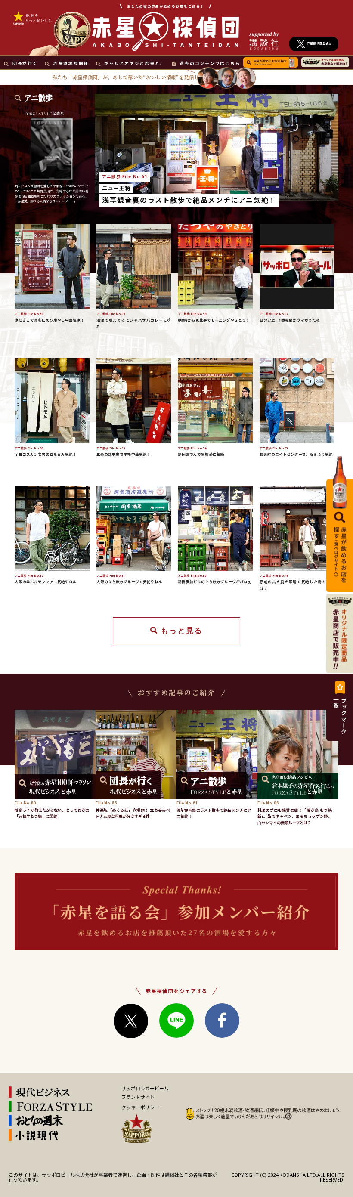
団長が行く (24, 63)
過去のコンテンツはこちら (210, 63)
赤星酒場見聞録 (71, 63)
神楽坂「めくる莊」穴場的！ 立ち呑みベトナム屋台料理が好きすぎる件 (133, 813)
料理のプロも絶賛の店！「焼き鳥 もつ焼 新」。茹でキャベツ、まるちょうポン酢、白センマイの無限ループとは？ (294, 816)
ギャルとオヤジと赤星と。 (134, 63)
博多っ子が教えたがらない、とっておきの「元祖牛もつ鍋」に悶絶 (52, 813)
